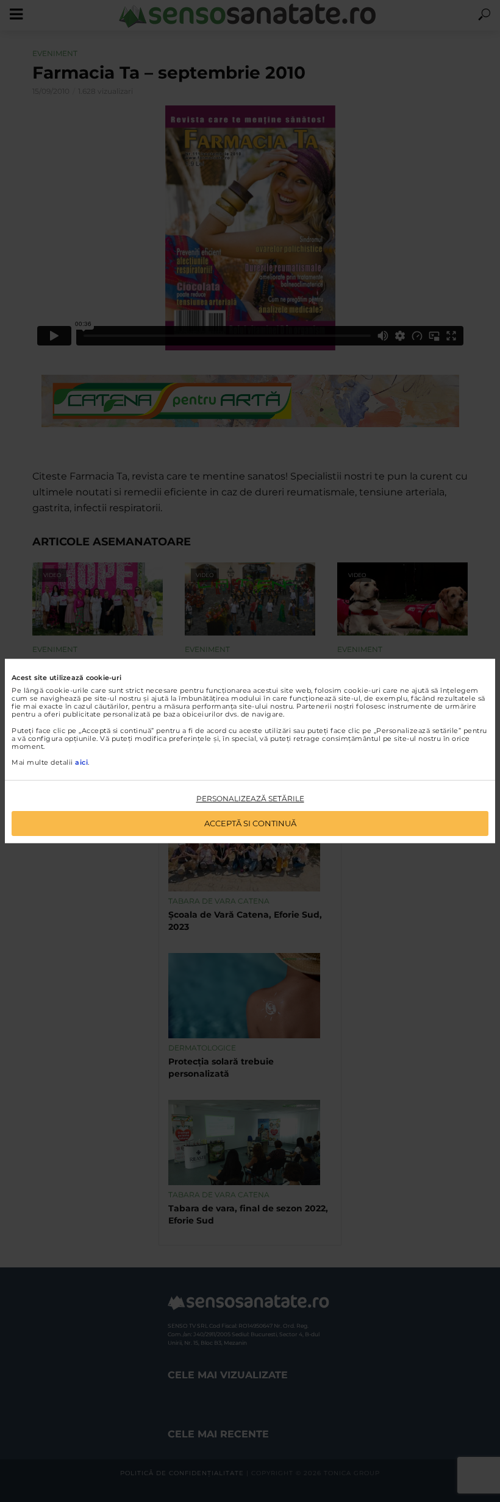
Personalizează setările (250, 798)
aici (81, 762)
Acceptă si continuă (250, 823)
